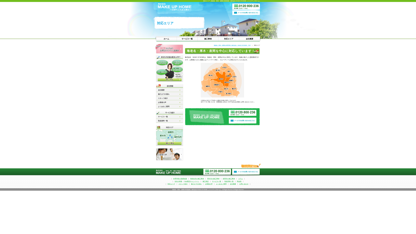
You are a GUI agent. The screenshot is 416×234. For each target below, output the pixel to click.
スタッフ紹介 (163, 98)
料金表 (239, 181)
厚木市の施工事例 (213, 179)
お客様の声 (162, 102)
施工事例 (208, 39)
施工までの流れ (163, 94)
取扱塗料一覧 (163, 121)
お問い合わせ (243, 184)
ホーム (166, 39)
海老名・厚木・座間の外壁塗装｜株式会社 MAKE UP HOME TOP (232, 45)
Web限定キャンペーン (191, 181)
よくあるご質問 (163, 106)
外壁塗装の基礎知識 (180, 179)
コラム (240, 179)
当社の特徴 (178, 181)
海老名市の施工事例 (197, 179)
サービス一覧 (187, 39)
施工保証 (206, 181)
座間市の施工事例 (229, 179)
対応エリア (228, 39)
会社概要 (249, 39)
